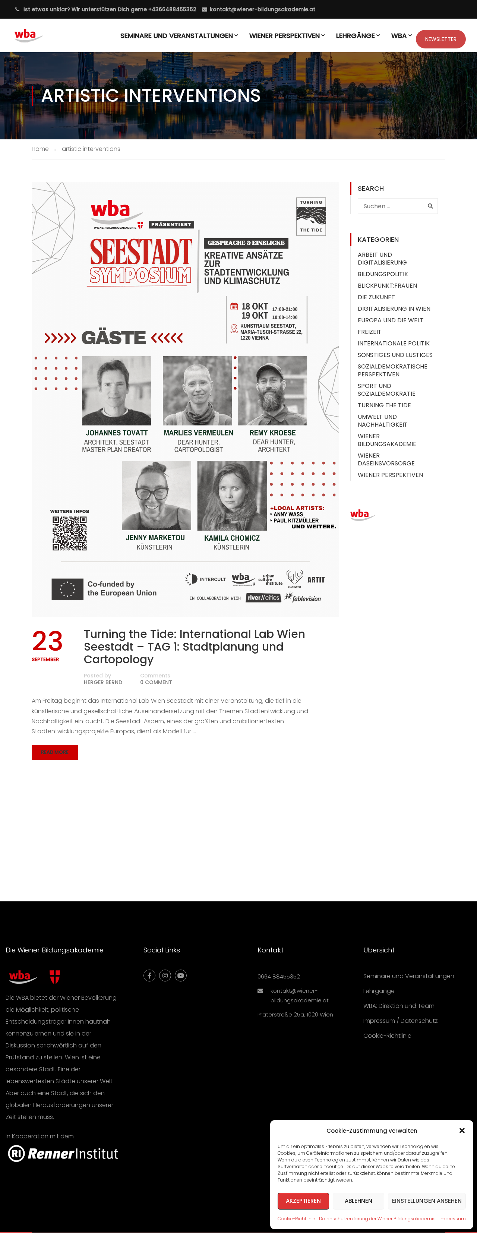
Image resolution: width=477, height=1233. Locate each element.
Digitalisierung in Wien (394, 308)
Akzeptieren (303, 1201)
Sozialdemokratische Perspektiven (392, 370)
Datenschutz (419, 1021)
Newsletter (441, 39)
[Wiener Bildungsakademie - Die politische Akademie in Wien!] (39, 39)
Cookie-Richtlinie (296, 1218)
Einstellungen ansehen (427, 1201)
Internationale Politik (394, 343)
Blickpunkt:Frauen (387, 285)
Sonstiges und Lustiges (395, 355)
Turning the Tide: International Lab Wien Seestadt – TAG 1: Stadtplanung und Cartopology (194, 647)
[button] (462, 1130)
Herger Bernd (103, 682)
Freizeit (370, 332)
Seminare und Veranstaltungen (176, 35)
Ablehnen (358, 1201)
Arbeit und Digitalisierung (382, 258)
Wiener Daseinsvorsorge (386, 459)
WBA (399, 35)
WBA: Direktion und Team (399, 1006)
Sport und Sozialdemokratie (387, 390)
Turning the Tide (384, 405)
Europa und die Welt (391, 320)
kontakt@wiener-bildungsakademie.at (262, 9)
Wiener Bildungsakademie (387, 440)
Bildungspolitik (383, 274)
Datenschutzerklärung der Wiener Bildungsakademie (377, 1218)
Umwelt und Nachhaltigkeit (383, 420)
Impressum (452, 1218)
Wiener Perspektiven (284, 35)
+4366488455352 (171, 9)
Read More (55, 752)
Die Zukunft (376, 297)
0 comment (156, 682)
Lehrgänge (355, 35)
